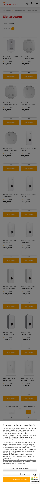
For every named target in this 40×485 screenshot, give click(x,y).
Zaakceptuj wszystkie (20, 479)
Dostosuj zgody (20, 474)
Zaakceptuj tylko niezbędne (20, 468)
